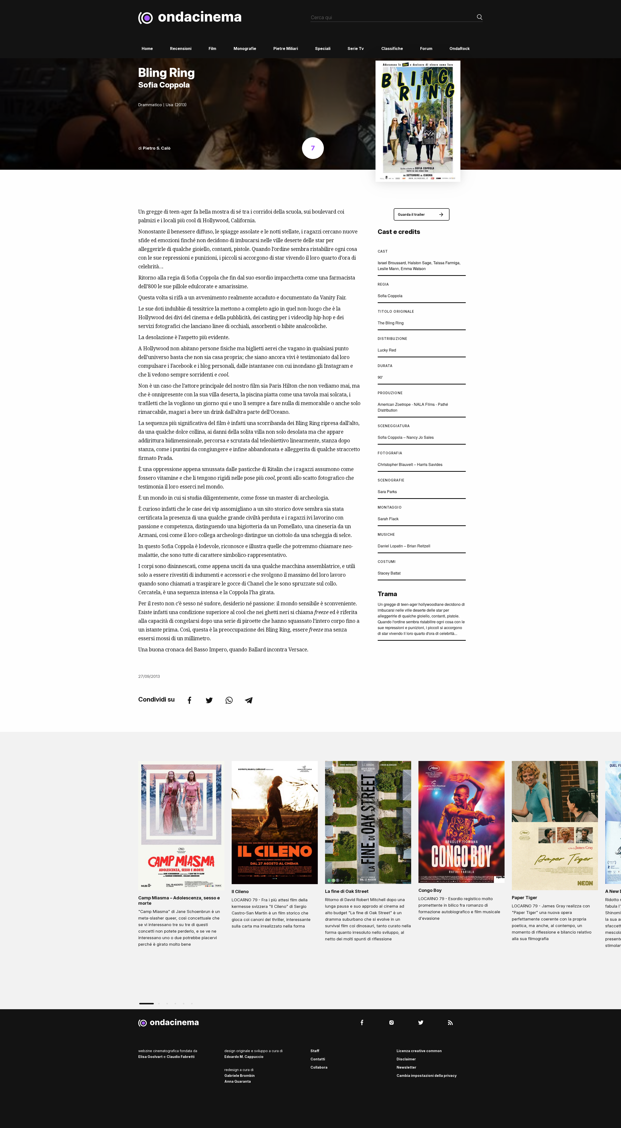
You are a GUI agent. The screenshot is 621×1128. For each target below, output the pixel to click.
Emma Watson (413, 268)
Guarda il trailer (411, 214)
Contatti (317, 1059)
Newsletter (406, 1067)
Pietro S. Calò (157, 148)
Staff (314, 1051)
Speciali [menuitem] (322, 48)
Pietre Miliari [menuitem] (285, 48)
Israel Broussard (392, 262)
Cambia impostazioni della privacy (427, 1075)
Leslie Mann (388, 268)
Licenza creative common (419, 1051)
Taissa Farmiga (446, 262)
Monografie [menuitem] (245, 48)
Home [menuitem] (147, 48)
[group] (181, 855)
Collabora (318, 1067)
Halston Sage (419, 262)
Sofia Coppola (390, 295)
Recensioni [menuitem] (180, 48)
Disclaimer (406, 1059)
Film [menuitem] (212, 48)
